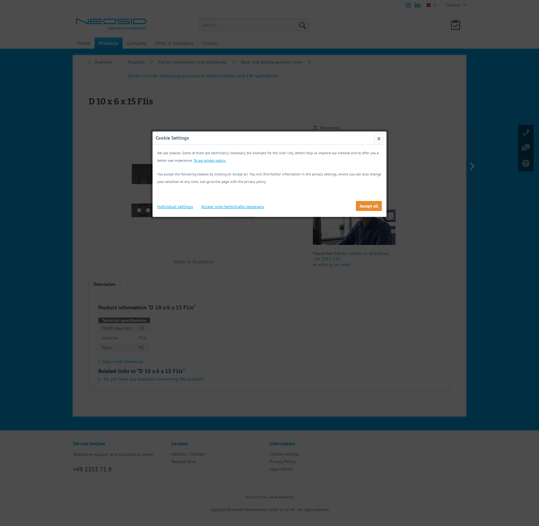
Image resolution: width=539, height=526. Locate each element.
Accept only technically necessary (232, 206)
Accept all (369, 206)
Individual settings (175, 206)
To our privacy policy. (210, 160)
